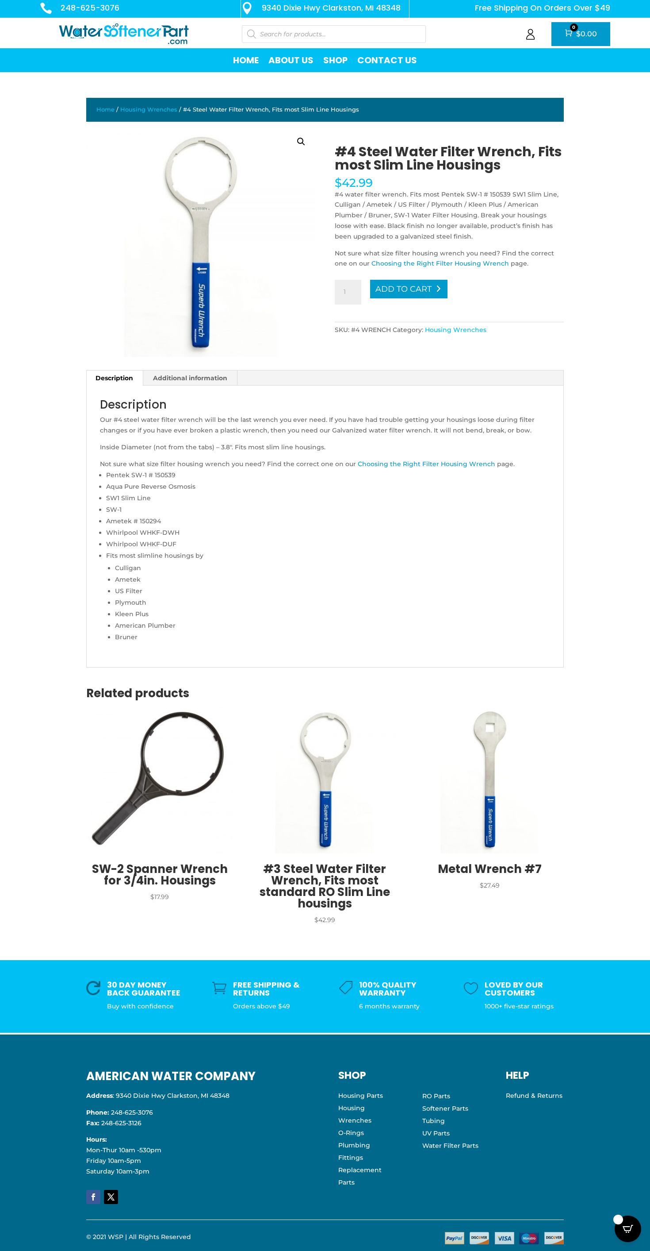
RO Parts (436, 1096)
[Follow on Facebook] (93, 1197)
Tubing (433, 1121)
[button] (301, 142)
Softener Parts (445, 1108)
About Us (291, 60)
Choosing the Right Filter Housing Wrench (440, 263)
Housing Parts (360, 1096)
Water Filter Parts (450, 1146)
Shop (335, 60)
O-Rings (351, 1133)
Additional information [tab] (190, 378)
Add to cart (403, 289)
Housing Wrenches (148, 109)
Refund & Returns (534, 1096)
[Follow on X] (111, 1197)
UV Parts (436, 1133)
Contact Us (387, 60)
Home (246, 60)
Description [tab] (114, 378)
